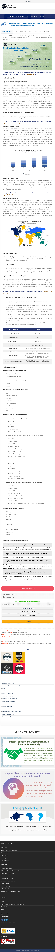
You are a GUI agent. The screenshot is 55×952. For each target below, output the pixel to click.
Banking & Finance (6, 691)
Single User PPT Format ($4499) (28, 608)
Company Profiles (5, 860)
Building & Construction (8, 693)
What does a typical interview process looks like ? (13, 904)
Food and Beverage (7, 706)
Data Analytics (4, 855)
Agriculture (5, 688)
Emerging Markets (5, 858)
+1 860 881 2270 (11, 922)
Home (12, 16)
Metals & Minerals (6, 716)
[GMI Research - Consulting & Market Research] (9, 6)
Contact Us (3, 926)
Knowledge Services (6, 852)
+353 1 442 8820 (13, 924)
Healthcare (5, 709)
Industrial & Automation (8, 714)
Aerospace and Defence (8, 683)
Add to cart (27, 621)
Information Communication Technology (12, 711)
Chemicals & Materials (7, 696)
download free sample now (27, 588)
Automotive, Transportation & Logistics (11, 685)
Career (2, 901)
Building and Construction (7, 873)
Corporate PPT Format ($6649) (28, 615)
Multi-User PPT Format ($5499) (28, 611)
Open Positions (4, 906)
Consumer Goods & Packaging (9, 698)
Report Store (20, 16)
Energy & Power (6, 704)
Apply (2, 909)
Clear (50, 604)
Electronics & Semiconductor (9, 701)
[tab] (27, 545)
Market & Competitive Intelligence (9, 850)
